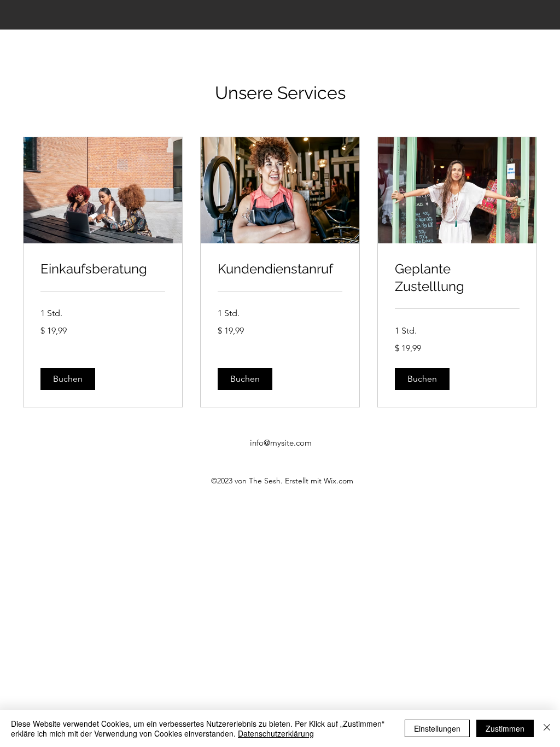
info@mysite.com (281, 442)
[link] (102, 269)
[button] (67, 379)
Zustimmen (505, 728)
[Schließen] (546, 728)
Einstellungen (437, 728)
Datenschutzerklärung (276, 733)
